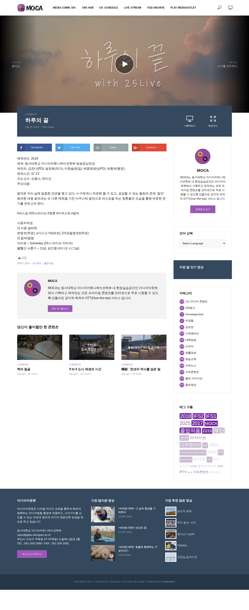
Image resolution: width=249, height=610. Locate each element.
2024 (212, 472)
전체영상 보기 (203, 209)
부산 (219, 430)
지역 (209, 459)
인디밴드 (37, 263)
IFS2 (198, 416)
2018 (20, 263)
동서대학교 (186, 459)
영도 (205, 445)
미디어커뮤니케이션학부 (193, 452)
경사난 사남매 (185, 534)
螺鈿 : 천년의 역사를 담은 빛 (140, 369)
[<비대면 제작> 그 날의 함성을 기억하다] (103, 514)
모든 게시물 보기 (60, 308)
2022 (213, 444)
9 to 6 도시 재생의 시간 (85, 369)
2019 (207, 430)
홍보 (218, 472)
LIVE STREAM (132, 7)
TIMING (182, 545)
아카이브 (198, 437)
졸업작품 (48, 263)
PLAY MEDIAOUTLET (183, 7)
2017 (197, 423)
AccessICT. (169, 582)
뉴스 (190, 472)
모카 (184, 437)
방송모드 (213, 125)
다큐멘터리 (31, 114)
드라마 (193, 466)
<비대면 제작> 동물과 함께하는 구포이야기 (137, 548)
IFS (220, 452)
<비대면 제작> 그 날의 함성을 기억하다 (137, 510)
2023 (212, 452)
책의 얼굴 (23, 369)
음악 (27, 263)
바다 (216, 459)
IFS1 (211, 416)
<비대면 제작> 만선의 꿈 (132, 527)
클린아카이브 (207, 466)
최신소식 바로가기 (32, 554)
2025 (185, 423)
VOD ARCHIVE (156, 7)
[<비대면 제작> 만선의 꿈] (103, 534)
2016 (220, 466)
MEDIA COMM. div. (64, 7)
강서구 (184, 466)
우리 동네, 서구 (186, 522)
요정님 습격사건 (187, 557)
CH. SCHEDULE (108, 7)
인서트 (199, 459)
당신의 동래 (184, 511)
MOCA (211, 423)
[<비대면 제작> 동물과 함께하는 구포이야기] (103, 553)
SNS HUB (87, 7)
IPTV (183, 472)
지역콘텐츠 (201, 472)
